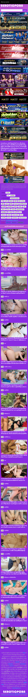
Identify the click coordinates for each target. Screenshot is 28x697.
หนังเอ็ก (20, 206)
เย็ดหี (15, 201)
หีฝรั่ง (11, 203)
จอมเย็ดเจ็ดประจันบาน (12, 220)
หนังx (24, 206)
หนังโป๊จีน (8, 553)
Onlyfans (22, 664)
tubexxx (3, 214)
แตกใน (6, 201)
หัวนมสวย (16, 203)
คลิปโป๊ (5, 296)
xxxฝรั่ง (15, 212)
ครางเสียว (10, 212)
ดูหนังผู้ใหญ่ (4, 212)
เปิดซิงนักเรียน (13, 577)
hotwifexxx (15, 217)
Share (9, 222)
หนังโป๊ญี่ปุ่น (8, 273)
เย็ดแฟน (11, 201)
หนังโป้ (15, 206)
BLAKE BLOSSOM (15, 198)
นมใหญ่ (13, 209)
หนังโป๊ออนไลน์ (23, 203)
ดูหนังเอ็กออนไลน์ (20, 209)
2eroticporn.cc (16, 688)
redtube (9, 214)
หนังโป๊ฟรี (4, 206)
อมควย (7, 203)
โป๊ (2, 201)
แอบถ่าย (11, 666)
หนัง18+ (3, 209)
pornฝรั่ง (3, 217)
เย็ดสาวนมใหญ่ (21, 201)
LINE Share (20, 222)
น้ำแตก (8, 209)
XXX (24, 653)
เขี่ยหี (3, 203)
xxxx (20, 212)
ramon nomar (16, 214)
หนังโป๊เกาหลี (7, 366)
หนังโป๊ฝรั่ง (12, 195)
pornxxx (9, 217)
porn (5, 249)
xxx (8, 195)
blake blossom (22, 217)
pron (21, 214)
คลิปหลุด (6, 413)
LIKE (3, 222)
